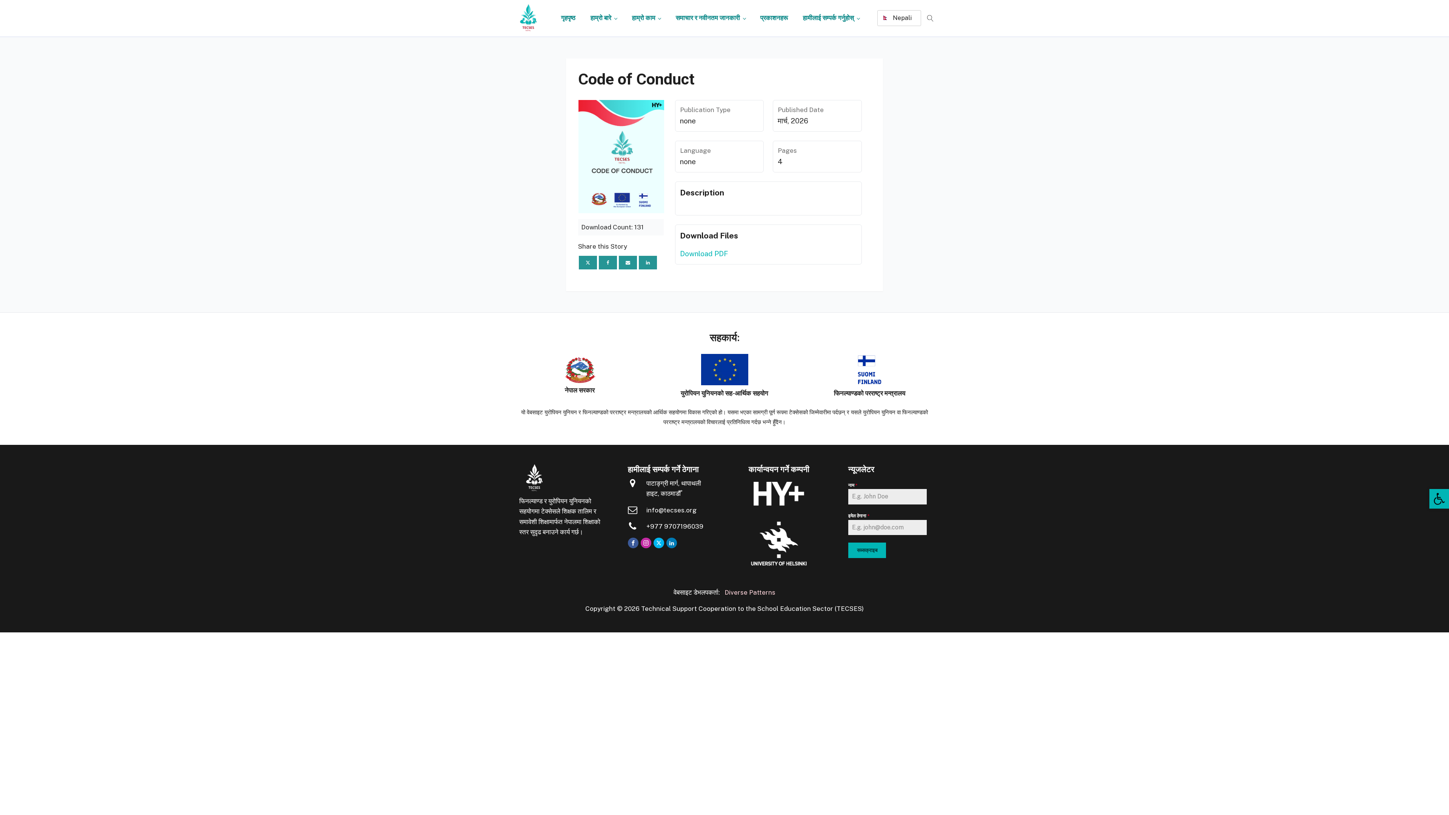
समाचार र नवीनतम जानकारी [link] (708, 18)
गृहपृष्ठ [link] (568, 18)
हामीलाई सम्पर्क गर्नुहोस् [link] (828, 18)
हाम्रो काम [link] (643, 18)
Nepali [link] (901, 18)
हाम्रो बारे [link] (601, 18)
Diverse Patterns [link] (749, 592)
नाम (853, 485)
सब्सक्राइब (867, 550)
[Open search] (930, 18)
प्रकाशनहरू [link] (774, 18)
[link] (1439, 499)
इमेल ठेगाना (859, 515)
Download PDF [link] (704, 253)
